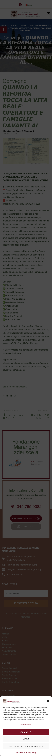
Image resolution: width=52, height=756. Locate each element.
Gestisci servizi (25, 724)
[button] (48, 701)
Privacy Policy (31, 752)
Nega (26, 739)
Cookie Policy (20, 752)
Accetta (26, 731)
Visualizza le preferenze (26, 746)
